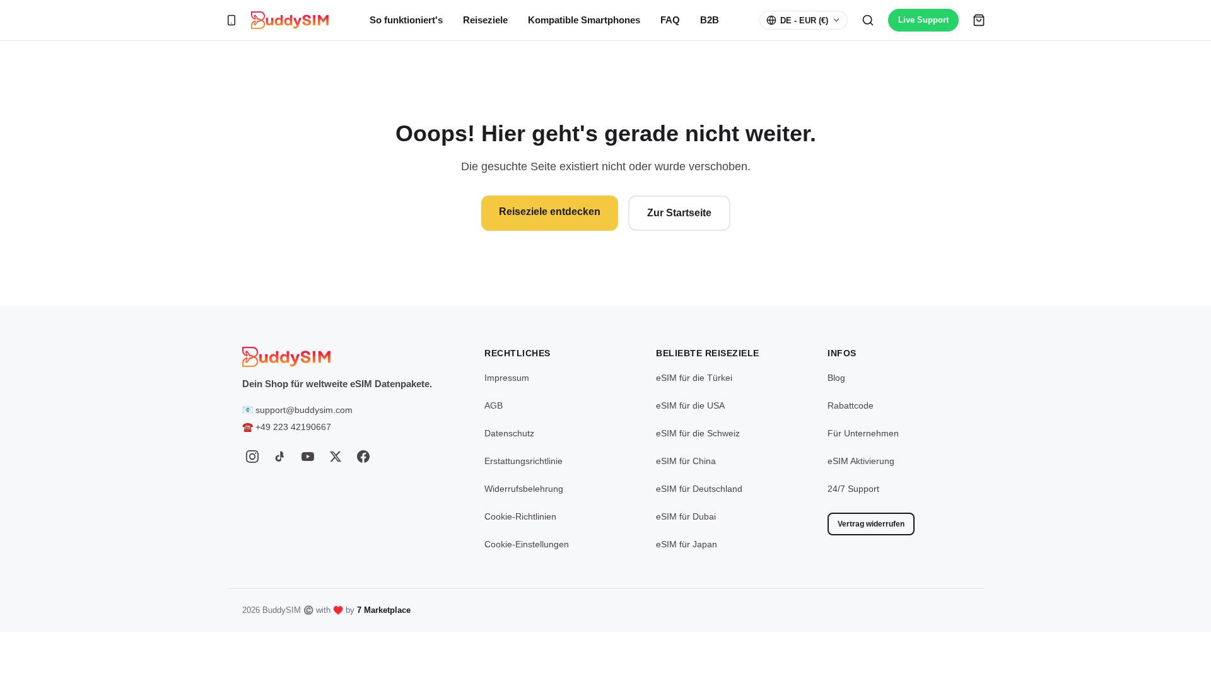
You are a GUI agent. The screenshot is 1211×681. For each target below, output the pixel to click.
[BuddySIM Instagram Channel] (252, 456)
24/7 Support (853, 489)
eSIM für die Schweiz (698, 433)
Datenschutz (509, 433)
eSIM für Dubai (686, 516)
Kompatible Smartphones (584, 20)
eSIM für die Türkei (694, 378)
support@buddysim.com (304, 410)
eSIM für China (686, 461)
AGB (493, 405)
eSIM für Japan (686, 544)
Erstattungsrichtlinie (523, 461)
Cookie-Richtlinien (520, 516)
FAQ (670, 20)
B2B (709, 20)
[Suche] (868, 20)
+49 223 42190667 (293, 427)
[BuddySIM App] (231, 20)
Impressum (506, 378)
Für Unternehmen (863, 433)
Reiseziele (485, 20)
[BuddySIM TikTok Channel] (280, 456)
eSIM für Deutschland (699, 489)
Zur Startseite (679, 212)
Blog (836, 378)
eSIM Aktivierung (861, 461)
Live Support (923, 20)
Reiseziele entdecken (549, 211)
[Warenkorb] (979, 20)
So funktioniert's (406, 20)
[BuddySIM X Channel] (335, 456)
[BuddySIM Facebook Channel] (363, 456)
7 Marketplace (384, 610)
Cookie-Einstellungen (526, 544)
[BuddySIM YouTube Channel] (308, 456)
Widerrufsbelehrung (523, 489)
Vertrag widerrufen (871, 524)
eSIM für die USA (690, 405)
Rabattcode (851, 405)
